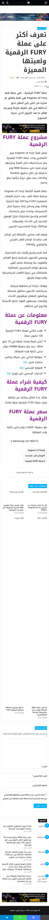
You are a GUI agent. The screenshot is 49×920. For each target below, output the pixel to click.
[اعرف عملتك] (24, 3)
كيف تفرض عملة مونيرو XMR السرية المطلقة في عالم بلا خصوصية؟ (13, 508)
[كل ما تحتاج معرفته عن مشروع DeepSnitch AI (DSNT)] (36, 497)
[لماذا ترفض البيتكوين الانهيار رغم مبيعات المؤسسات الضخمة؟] (40, 829)
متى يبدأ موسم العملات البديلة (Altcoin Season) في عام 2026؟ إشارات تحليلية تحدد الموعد (18, 854)
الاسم (44, 766)
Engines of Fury (35, 450)
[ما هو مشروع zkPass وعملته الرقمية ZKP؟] (12, 611)
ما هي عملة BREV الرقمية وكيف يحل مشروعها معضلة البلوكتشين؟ (39, 711)
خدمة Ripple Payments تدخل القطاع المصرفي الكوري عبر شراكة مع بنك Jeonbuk (16, 878)
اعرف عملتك (42, 28)
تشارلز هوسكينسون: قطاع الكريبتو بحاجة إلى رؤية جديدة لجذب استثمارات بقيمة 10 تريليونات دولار (16, 866)
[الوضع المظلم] (7, 4)
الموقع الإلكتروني (40, 785)
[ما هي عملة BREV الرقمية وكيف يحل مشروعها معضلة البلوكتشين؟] (36, 611)
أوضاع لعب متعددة (34, 456)
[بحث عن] (3, 4)
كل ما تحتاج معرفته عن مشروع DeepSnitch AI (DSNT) (37, 508)
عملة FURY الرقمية (34, 461)
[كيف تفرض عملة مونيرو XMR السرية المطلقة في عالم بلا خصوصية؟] (12, 497)
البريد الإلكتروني (39, 776)
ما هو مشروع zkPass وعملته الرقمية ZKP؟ (14, 709)
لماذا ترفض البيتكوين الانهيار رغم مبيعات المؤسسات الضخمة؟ (17, 827)
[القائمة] (46, 4)
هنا (25, 362)
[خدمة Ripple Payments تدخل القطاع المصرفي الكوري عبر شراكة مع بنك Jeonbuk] (40, 879)
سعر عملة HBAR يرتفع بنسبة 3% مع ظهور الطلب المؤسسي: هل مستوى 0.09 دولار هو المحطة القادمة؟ (17, 841)
